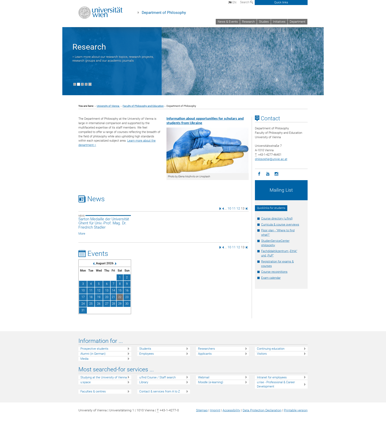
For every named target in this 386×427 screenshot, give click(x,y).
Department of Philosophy (164, 12)
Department (297, 21)
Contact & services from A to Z (159, 391)
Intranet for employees (272, 377)
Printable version (296, 410)
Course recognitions (274, 272)
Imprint (215, 410)
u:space (85, 382)
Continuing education (270, 348)
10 (229, 208)
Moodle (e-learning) (210, 382)
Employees (146, 353)
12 (238, 208)
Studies (264, 21)
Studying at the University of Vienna (103, 377)
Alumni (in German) (93, 353)
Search (245, 2)
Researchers (206, 348)
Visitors (262, 353)
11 (234, 208)
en (234, 2)
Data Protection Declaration (262, 410)
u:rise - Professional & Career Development (276, 384)
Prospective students (94, 348)
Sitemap (202, 410)
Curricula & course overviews (280, 224)
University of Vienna (108, 105)
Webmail (203, 377)
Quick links (281, 2)
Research (248, 21)
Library (143, 382)
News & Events (228, 21)
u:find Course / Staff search (157, 377)
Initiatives (279, 21)
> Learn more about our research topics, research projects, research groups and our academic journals (113, 58)
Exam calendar (271, 278)
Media (84, 359)
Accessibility (231, 410)
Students (145, 348)
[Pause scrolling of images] (89, 84)
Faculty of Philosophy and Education (143, 105)
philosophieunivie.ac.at (271, 159)
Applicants (205, 353)
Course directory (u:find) (277, 218)
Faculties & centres (93, 391)
